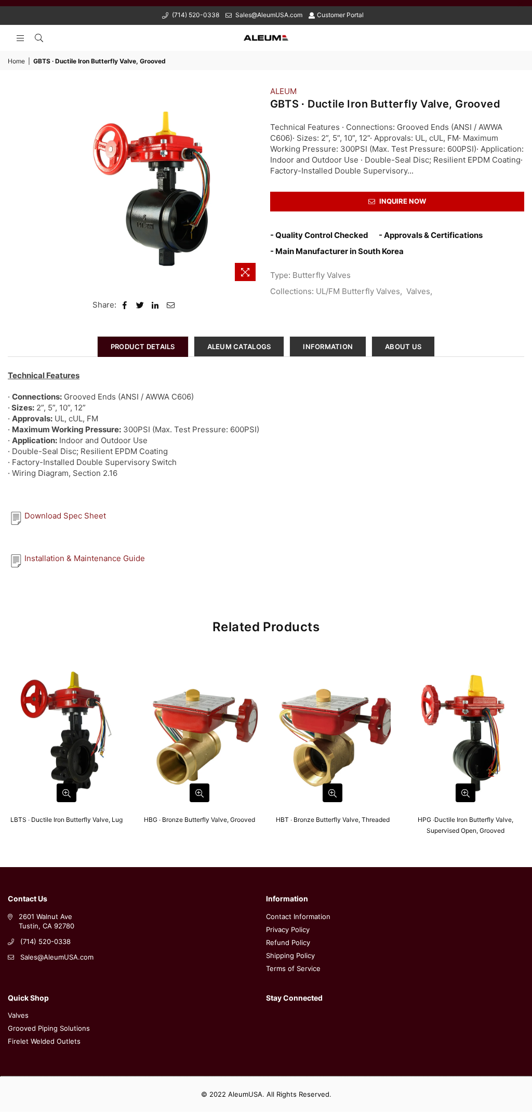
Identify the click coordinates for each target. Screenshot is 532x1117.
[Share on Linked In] (155, 304)
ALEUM (283, 91)
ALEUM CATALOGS (239, 346)
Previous (9, 747)
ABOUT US (403, 346)
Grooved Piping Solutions (49, 1028)
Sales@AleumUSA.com (268, 15)
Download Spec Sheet (65, 516)
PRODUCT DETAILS (143, 346)
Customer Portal (340, 15)
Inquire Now (402, 201)
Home (16, 61)
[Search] (39, 38)
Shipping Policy (290, 955)
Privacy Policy (288, 929)
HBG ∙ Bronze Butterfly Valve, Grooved (199, 819)
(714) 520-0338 (194, 15)
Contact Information (298, 916)
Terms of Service (293, 968)
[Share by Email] (171, 304)
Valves (418, 291)
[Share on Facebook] (125, 304)
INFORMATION (328, 346)
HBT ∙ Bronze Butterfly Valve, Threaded (333, 819)
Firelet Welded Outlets (44, 1041)
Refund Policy (288, 942)
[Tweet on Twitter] (140, 304)
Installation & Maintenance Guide (84, 558)
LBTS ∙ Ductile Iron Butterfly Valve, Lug (66, 819)
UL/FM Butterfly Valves (358, 291)
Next (523, 747)
